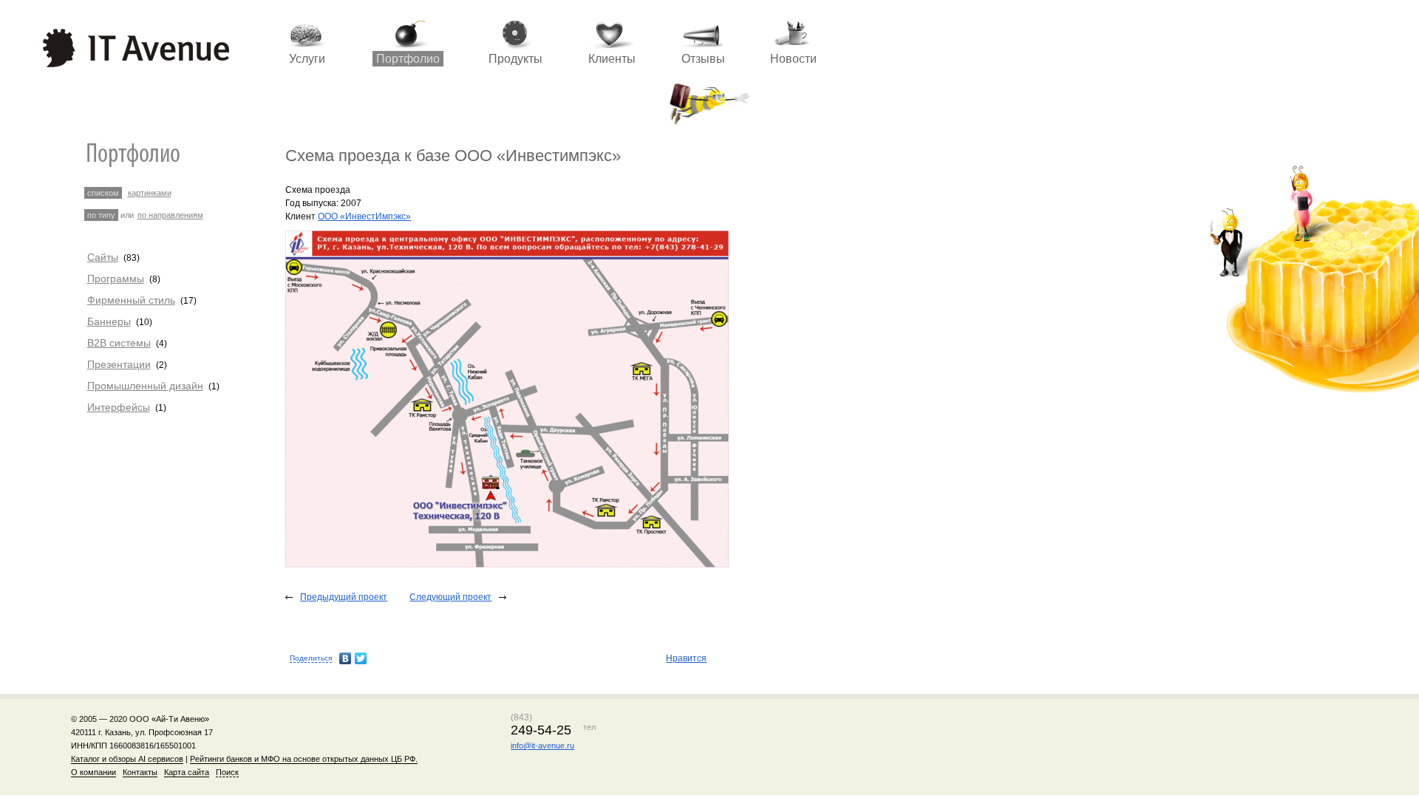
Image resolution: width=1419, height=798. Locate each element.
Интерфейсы (118, 407)
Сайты (102, 257)
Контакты (140, 772)
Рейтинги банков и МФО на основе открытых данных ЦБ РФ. (304, 758)
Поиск (227, 772)
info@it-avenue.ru (542, 745)
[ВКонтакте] (345, 658)
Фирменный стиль (131, 300)
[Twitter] (361, 658)
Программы (115, 278)
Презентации (119, 364)
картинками (149, 192)
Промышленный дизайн (145, 386)
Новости (793, 58)
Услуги (307, 58)
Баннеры (109, 321)
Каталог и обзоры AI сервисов (127, 758)
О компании (93, 772)
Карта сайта (186, 772)
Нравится (686, 658)
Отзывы (703, 58)
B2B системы (119, 343)
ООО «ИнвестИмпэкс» (364, 216)
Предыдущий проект (343, 597)
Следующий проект (450, 597)
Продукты (515, 58)
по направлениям (170, 215)
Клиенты (612, 58)
